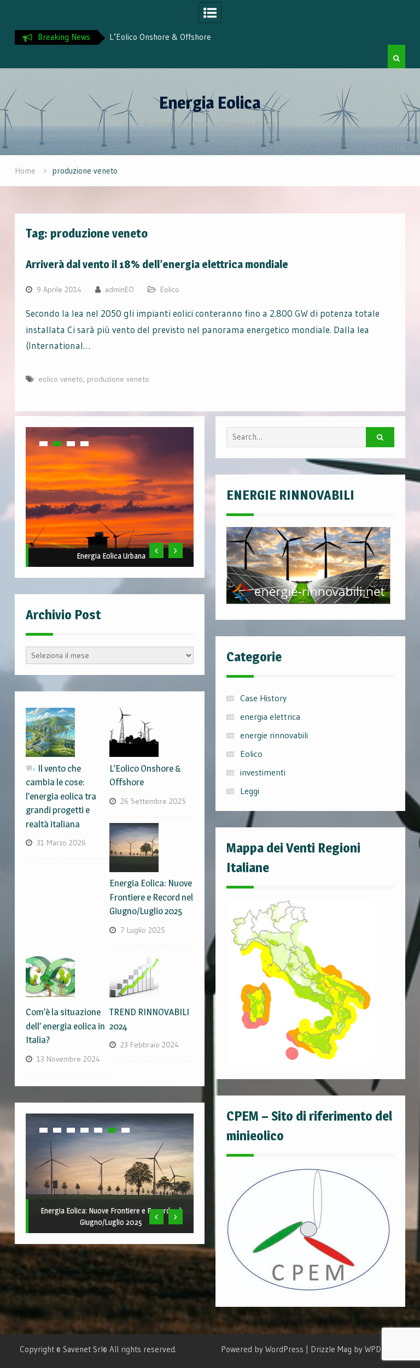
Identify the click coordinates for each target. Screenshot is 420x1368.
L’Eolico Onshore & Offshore (160, 37)
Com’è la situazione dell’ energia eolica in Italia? (65, 1025)
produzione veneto (118, 379)
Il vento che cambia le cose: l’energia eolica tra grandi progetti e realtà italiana (61, 796)
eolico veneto (60, 379)
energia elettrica (270, 716)
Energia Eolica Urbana (111, 555)
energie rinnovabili (274, 735)
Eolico (169, 289)
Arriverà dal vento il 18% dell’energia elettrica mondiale (157, 264)
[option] (167, 37)
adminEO (119, 289)
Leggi (249, 790)
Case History (263, 697)
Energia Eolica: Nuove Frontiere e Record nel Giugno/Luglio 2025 (151, 897)
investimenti (262, 772)
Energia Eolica (210, 102)
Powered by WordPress (262, 1349)
